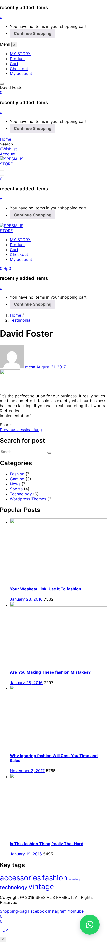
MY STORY (20, 53)
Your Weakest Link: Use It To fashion (45, 588)
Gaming (17, 478)
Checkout (19, 68)
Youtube (76, 911)
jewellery (74, 879)
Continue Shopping (32, 33)
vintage (41, 886)
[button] (1, 92)
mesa (30, 366)
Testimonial (20, 320)
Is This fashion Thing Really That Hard (46, 843)
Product (17, 58)
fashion (54, 877)
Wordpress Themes (28, 498)
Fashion (17, 473)
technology (13, 887)
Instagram (58, 911)
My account (21, 73)
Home (15, 315)
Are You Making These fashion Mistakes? (50, 672)
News (15, 483)
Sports (16, 488)
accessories (20, 877)
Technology (21, 493)
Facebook (38, 911)
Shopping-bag (14, 911)
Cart (14, 63)
